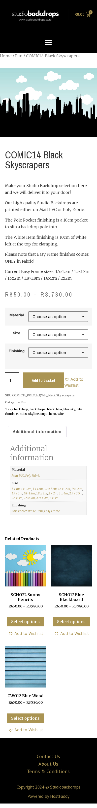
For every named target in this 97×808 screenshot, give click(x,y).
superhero (48, 414)
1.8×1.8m (29, 493)
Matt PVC (18, 475)
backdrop (21, 409)
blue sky (69, 409)
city (79, 409)
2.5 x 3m (17, 498)
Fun (19, 55)
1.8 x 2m (41, 493)
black (51, 409)
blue (59, 409)
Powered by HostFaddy (48, 796)
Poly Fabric (32, 475)
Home (6, 55)
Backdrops (38, 409)
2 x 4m (63, 493)
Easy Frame (52, 511)
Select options (25, 621)
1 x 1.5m (38, 489)
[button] (48, 42)
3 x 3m (54, 498)
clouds (10, 414)
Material (16, 315)
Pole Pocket (19, 511)
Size (16, 333)
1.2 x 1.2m (50, 489)
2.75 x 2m (42, 498)
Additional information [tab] (37, 431)
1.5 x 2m (17, 493)
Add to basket (43, 380)
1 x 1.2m (26, 489)
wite (61, 414)
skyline (33, 414)
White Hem (35, 511)
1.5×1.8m (76, 489)
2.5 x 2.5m (75, 493)
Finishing (17, 351)
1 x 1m (16, 489)
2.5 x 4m (29, 498)
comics (21, 414)
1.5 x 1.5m (64, 489)
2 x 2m (53, 493)
